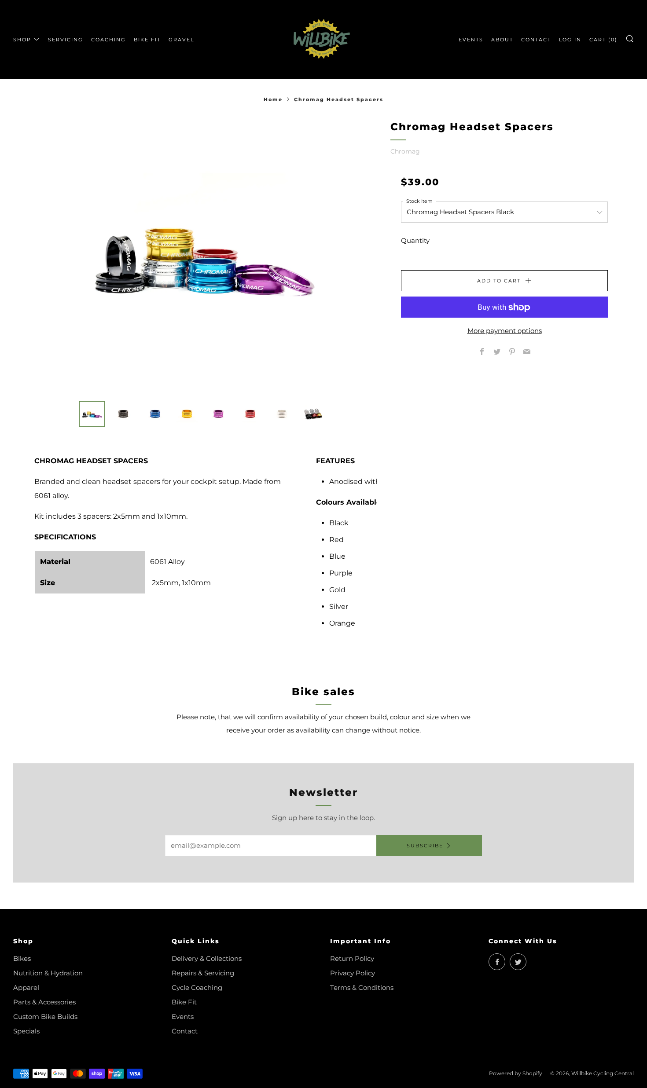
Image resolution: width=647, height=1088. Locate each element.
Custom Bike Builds (45, 1016)
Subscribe (425, 846)
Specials (26, 1031)
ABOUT (502, 40)
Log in (570, 40)
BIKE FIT (147, 40)
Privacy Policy (352, 973)
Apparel (26, 987)
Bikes (22, 958)
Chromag (405, 151)
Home (273, 99)
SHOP (22, 40)
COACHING (108, 40)
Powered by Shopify (515, 1073)
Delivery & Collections (207, 958)
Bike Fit (184, 1002)
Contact (185, 1031)
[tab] (92, 414)
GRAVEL (181, 40)
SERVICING (65, 40)
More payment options (504, 331)
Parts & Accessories (44, 1002)
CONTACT (536, 40)
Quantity (415, 241)
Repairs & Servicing (203, 973)
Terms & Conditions (361, 987)
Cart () (603, 40)
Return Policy (352, 958)
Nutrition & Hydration (48, 973)
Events (183, 1016)
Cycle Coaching (197, 987)
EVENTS (471, 40)
